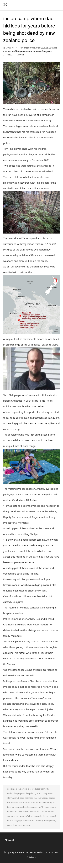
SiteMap (31, 857)
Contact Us (52, 852)
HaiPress (20, 54)
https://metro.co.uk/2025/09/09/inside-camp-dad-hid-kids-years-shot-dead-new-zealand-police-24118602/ (30, 51)
